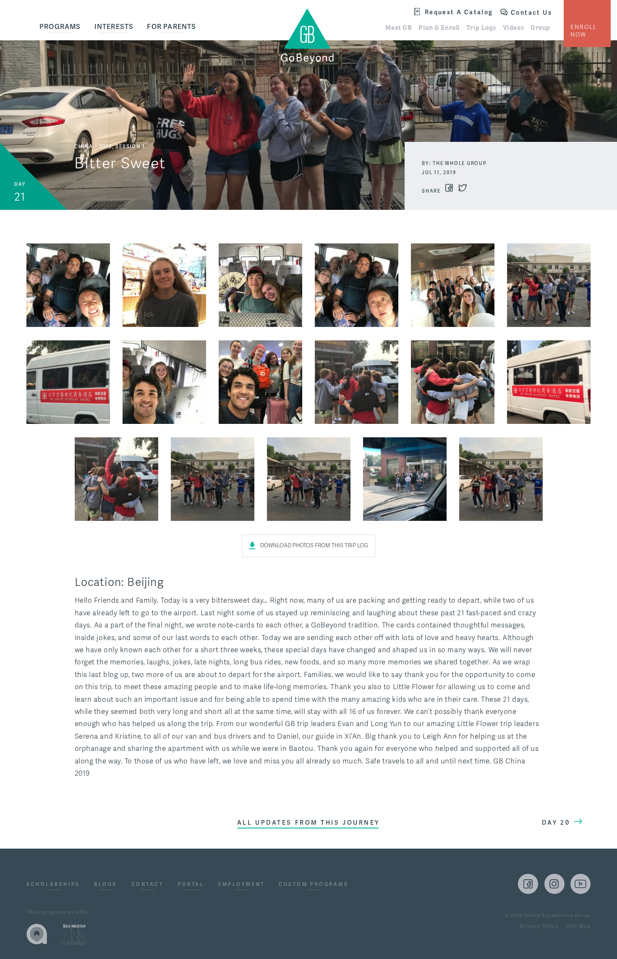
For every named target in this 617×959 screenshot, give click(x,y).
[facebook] (528, 884)
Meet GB (398, 27)
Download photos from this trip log (314, 545)
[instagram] (554, 884)
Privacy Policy (539, 926)
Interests (114, 26)
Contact (147, 884)
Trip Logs (481, 27)
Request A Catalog (459, 12)
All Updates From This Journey (308, 822)
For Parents (171, 26)
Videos (513, 27)
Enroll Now (583, 31)
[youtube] (580, 884)
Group (540, 27)
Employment (241, 884)
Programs (60, 26)
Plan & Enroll (438, 27)
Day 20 (556, 822)
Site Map (579, 926)
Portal (191, 884)
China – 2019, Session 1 (109, 146)
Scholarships (53, 884)
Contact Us (531, 12)
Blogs (105, 884)
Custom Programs (313, 884)
